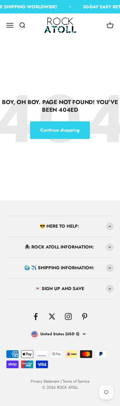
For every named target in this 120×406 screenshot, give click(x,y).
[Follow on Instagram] (68, 316)
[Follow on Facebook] (35, 316)
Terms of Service (76, 381)
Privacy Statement (45, 381)
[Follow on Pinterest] (84, 316)
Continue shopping (60, 130)
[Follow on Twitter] (52, 316)
